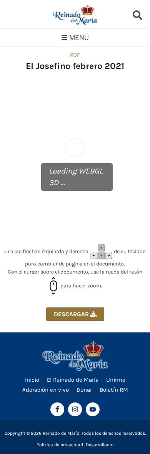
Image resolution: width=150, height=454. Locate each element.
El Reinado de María (72, 379)
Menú (79, 38)
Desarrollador (100, 444)
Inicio (32, 379)
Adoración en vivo (45, 389)
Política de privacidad (60, 444)
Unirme (115, 379)
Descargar (72, 314)
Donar (84, 389)
